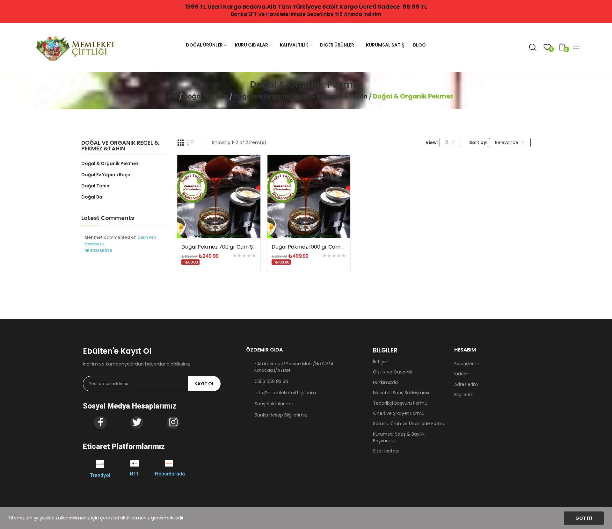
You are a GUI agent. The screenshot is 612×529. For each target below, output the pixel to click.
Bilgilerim (464, 394)
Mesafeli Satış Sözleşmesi (401, 392)
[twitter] (136, 422)
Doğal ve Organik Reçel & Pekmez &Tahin (120, 146)
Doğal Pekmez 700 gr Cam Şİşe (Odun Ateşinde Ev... (218, 246)
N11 (134, 474)
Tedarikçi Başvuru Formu (400, 403)
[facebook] (100, 422)
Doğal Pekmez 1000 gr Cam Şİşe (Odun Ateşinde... (309, 246)
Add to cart (218, 226)
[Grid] (181, 142)
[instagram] (173, 422)
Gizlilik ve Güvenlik (392, 372)
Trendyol (100, 475)
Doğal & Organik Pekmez (110, 163)
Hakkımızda (385, 382)
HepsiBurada (170, 474)
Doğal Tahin (95, 186)
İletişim (381, 362)
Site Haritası (386, 451)
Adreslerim (466, 384)
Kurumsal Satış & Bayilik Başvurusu (399, 437)
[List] (190, 142)
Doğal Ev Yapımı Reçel (106, 174)
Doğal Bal (92, 197)
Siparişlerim (466, 363)
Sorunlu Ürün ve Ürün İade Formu (409, 423)
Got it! (583, 518)
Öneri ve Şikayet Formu (399, 413)
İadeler (461, 374)
